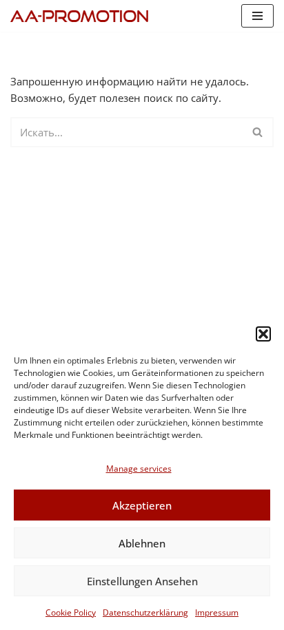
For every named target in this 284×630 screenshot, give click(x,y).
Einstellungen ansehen (142, 581)
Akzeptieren (142, 505)
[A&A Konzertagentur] (82, 16)
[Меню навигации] (257, 16)
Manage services (139, 468)
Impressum (217, 612)
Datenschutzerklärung (145, 612)
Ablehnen (142, 543)
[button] (263, 334)
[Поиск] (258, 132)
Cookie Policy (70, 612)
